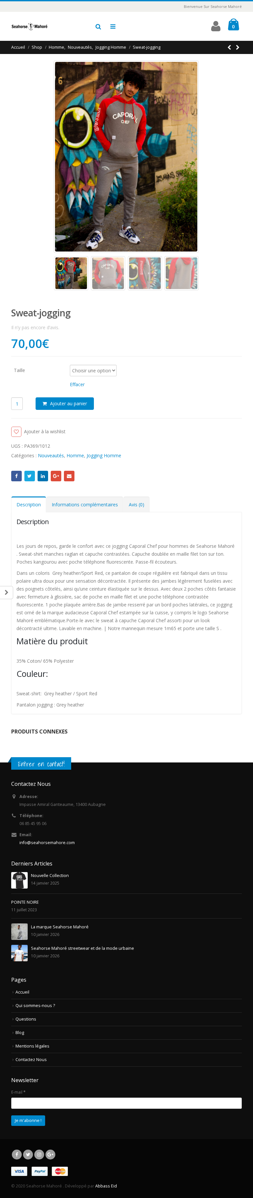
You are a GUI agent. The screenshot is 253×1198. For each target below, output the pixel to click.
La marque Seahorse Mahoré (60, 927)
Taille (19, 370)
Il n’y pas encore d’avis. (35, 327)
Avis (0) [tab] (136, 504)
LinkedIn (43, 476)
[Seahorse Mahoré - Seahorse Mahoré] (29, 26)
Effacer (77, 384)
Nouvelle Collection (50, 875)
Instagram (39, 1154)
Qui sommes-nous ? (35, 1005)
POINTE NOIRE (25, 902)
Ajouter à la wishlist (45, 431)
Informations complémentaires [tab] (85, 504)
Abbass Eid (106, 1186)
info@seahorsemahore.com (47, 842)
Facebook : (16, 476)
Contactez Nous (31, 1059)
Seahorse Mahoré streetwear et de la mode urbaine (82, 948)
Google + (56, 476)
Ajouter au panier (68, 403)
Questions (25, 1019)
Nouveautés (51, 455)
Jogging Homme (104, 455)
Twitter (29, 476)
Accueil (22, 992)
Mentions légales (32, 1046)
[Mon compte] (216, 29)
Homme (75, 455)
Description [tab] (28, 504)
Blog (19, 1032)
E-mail (69, 476)
